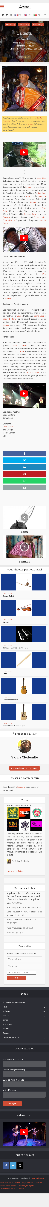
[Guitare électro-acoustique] (24, 712)
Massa (10, 932)
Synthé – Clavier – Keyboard (15, 648)
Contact (21, 1188)
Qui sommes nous (11, 1037)
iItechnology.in (38, 1178)
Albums (6, 1028)
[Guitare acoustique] (24, 686)
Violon (5, 622)
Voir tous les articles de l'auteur (24, 768)
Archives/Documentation (14, 1002)
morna (29, 196)
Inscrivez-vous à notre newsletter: (21, 953)
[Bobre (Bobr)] (24, 582)
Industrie (6, 1011)
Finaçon (6, 217)
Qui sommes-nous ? (8, 1188)
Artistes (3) (10, 24)
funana (30, 124)
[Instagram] (20, 1165)
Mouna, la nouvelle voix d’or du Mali (22, 919)
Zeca (26, 214)
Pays (5, 1006)
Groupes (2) (38, 24)
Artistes (6, 1015)
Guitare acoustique (10, 699)
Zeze (34, 214)
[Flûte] (24, 660)
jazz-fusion (19, 351)
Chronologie (23, 1185)
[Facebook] (6, 1165)
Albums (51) (24, 24)
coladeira (42, 196)
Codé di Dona (9, 220)
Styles (5, 1020)
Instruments (7, 593)
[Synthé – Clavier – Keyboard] (24, 634)
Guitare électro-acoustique (14, 725)
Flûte (5, 673)
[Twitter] (13, 1165)
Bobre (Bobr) (8, 596)
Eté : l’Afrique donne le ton (20, 805)
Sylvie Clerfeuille (27, 46)
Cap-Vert (26, 57)
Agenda (6, 1033)
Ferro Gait (19, 345)
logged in (21, 787)
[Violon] (24, 608)
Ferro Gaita (8, 426)
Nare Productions (14, 928)
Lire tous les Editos (15, 871)
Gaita (24, 38)
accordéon (7, 121)
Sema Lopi (39, 217)
